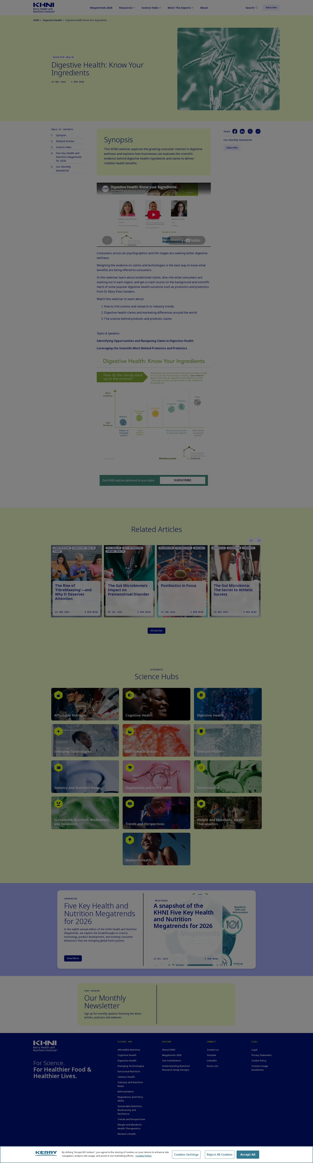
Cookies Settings (186, 1154)
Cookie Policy (143, 1155)
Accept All (248, 1154)
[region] (156, 1154)
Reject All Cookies (219, 1154)
